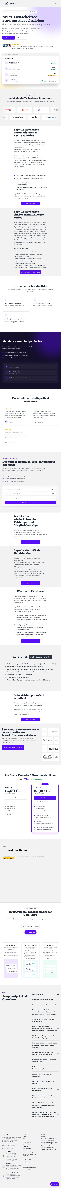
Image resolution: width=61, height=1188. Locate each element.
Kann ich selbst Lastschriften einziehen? (29, 1154)
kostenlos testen (30, 203)
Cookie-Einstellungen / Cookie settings (48, 1150)
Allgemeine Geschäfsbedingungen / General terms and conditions (49, 1139)
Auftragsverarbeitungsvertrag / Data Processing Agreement (48, 1146)
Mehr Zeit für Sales (27, 1159)
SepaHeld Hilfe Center (28, 1142)
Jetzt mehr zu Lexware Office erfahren (30, 272)
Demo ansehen (21, 37)
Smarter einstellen (27, 1164)
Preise (24, 1138)
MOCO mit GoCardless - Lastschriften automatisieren (29, 1166)
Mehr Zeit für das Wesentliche (30, 1157)
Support (24, 1136)
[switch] (26, 779)
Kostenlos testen (9, 37)
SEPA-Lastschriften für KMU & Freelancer (30, 1145)
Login (24, 1140)
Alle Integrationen (27, 1169)
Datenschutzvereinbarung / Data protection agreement (49, 1143)
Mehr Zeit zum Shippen (28, 1162)
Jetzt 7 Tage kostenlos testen (13, 747)
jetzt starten (30, 583)
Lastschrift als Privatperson (29, 1152)
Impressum (43, 1136)
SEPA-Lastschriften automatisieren (27, 1149)
